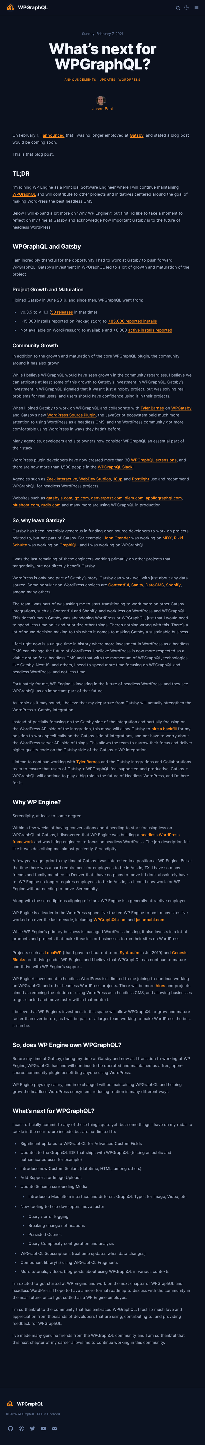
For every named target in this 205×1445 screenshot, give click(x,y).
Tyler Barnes (152, 407)
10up (117, 478)
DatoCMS (155, 584)
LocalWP (53, 952)
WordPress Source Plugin (71, 414)
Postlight (140, 478)
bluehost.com (25, 504)
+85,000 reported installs (132, 321)
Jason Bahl (102, 108)
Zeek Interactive (61, 478)
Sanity (137, 584)
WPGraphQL (24, 194)
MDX (167, 537)
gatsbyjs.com (59, 497)
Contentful (118, 584)
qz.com (81, 497)
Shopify (173, 584)
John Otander (117, 537)
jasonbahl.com (150, 919)
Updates (108, 79)
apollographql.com (164, 497)
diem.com (134, 497)
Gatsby (137, 135)
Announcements (80, 79)
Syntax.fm (129, 952)
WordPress (129, 79)
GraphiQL (69, 544)
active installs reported (150, 330)
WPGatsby (181, 407)
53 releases (62, 312)
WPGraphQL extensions (154, 459)
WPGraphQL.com (110, 919)
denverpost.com (106, 497)
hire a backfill (164, 728)
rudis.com (50, 504)
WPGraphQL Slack (115, 466)
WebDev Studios (95, 478)
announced (53, 135)
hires (160, 985)
